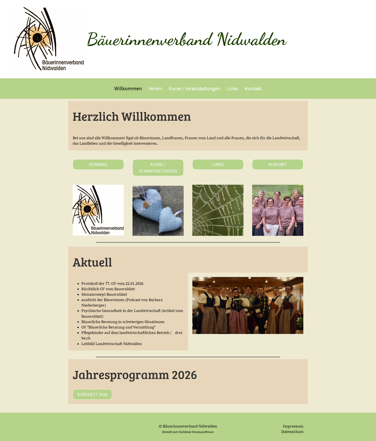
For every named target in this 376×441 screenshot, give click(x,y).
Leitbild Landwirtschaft (101, 343)
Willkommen (128, 88)
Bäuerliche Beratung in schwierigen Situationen (122, 321)
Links (232, 88)
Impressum (293, 426)
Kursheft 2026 (92, 394)
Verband (98, 164)
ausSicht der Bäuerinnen (102, 299)
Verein (155, 88)
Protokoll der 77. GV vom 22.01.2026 (112, 283)
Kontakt (253, 88)
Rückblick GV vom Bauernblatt (108, 289)
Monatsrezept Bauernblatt (104, 294)
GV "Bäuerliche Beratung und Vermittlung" (118, 327)
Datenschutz (292, 431)
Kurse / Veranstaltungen (194, 88)
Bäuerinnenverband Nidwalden (186, 39)
